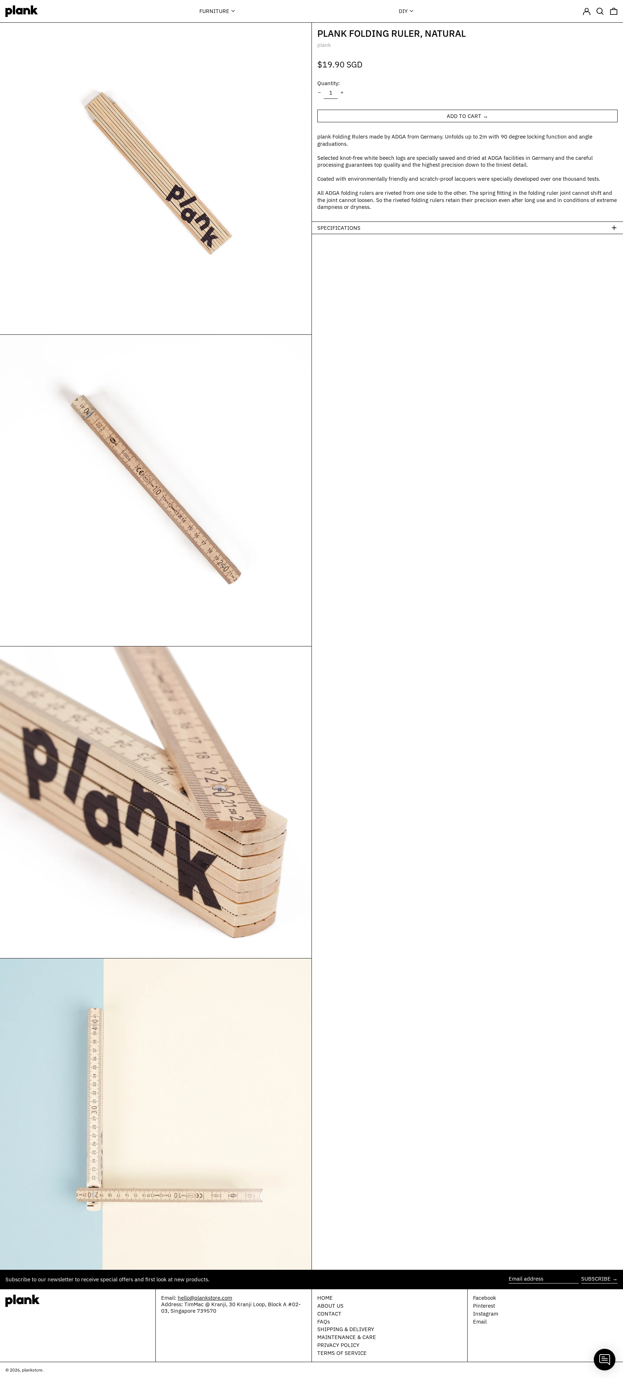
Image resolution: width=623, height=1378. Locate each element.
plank (324, 44)
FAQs (323, 1321)
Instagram (485, 1314)
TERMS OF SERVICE (342, 1353)
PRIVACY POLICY (338, 1345)
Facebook (484, 1298)
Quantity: (328, 83)
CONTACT (329, 1313)
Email (480, 1321)
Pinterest (484, 1306)
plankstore (32, 1370)
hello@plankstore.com (205, 1297)
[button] (600, 11)
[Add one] (342, 92)
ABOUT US (330, 1305)
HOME (325, 1297)
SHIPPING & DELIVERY (345, 1329)
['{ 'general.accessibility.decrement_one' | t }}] (319, 92)
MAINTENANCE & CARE (346, 1337)
